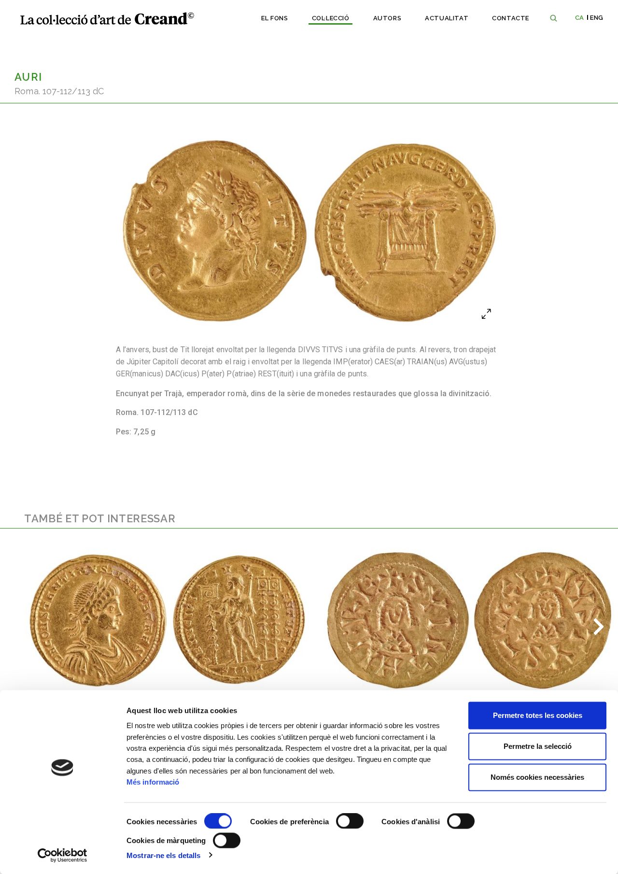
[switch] (350, 821)
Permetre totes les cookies (537, 715)
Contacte (510, 18)
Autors (387, 18)
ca (579, 17)
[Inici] (107, 18)
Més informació (152, 782)
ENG (597, 17)
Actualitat (446, 18)
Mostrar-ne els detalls (163, 855)
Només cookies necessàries (537, 777)
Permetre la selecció (538, 746)
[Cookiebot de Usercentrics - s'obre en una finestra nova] (62, 855)
